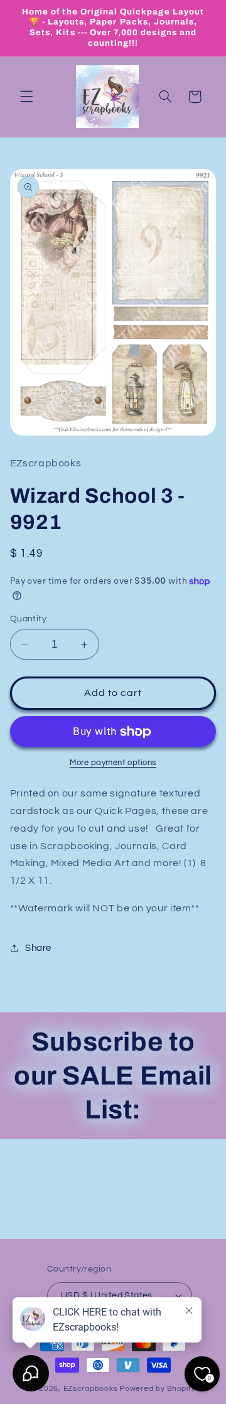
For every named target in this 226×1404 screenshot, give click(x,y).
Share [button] (38, 948)
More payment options (113, 763)
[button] (26, 96)
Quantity (28, 618)
